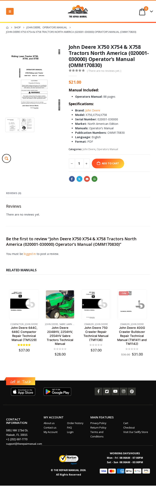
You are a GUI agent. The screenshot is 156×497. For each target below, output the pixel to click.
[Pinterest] (132, 391)
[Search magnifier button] (6, 158)
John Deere (92, 110)
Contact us (50, 427)
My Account (50, 432)
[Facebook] (98, 391)
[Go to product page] (24, 304)
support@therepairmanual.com (24, 443)
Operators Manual (107, 149)
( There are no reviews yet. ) (104, 71)
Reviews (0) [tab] (13, 193)
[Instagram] (123, 391)
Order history (75, 423)
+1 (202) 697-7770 (16, 439)
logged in (30, 254)
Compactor (17, 324)
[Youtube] (115, 391)
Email (87, 179)
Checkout (129, 427)
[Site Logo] (78, 11)
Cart (125, 423)
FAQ (69, 427)
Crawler (89, 324)
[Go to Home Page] (7, 27)
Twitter (79, 179)
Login (70, 432)
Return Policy (98, 427)
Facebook (72, 179)
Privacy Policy (98, 423)
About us (49, 423)
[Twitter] (107, 391)
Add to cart (110, 163)
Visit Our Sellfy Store (135, 432)
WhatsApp (94, 179)
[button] (10, 11)
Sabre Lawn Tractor (70, 324)
